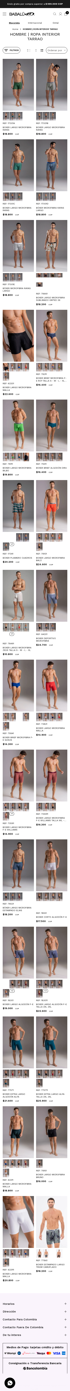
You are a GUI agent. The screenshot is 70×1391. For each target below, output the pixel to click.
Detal (56, 23)
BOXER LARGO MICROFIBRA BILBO (17, 469)
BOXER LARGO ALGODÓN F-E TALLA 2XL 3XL (51, 1005)
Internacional (35, 23)
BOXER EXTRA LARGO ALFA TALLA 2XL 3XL (50, 1095)
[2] (42, 50)
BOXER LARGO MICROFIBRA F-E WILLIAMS (17, 828)
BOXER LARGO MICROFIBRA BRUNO (50, 1175)
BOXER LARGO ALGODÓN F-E (18, 1004)
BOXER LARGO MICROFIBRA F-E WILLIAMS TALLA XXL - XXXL (50, 819)
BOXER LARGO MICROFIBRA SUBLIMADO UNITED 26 (50, 298)
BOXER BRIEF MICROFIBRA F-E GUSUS (18, 738)
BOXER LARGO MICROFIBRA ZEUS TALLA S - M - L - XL (17, 648)
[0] (28, 50)
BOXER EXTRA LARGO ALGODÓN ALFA (14, 1095)
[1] (36, 50)
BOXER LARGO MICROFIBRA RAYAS (17, 128)
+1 (12, 544)
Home (15, 29)
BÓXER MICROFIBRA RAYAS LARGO (50, 209)
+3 (12, 990)
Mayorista (14, 23)
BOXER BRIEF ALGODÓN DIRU (51, 468)
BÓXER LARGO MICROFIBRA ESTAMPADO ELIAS (17, 908)
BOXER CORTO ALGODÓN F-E (51, 917)
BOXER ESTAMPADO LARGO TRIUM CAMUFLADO (50, 1265)
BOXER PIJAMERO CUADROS (17, 558)
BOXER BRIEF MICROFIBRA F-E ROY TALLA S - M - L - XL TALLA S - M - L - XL (51, 379)
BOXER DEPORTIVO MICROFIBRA (46, 639)
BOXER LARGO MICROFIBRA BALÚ (50, 559)
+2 (45, 990)
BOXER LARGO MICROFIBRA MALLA (17, 388)
